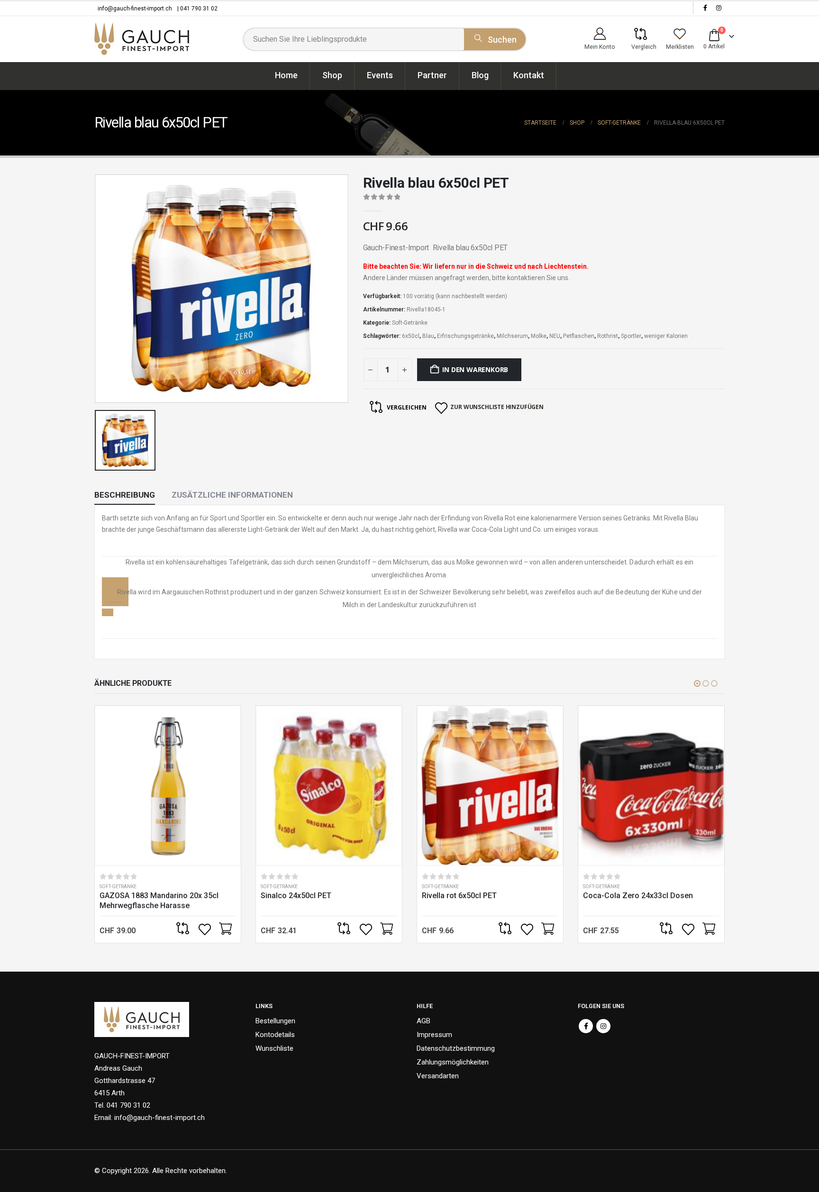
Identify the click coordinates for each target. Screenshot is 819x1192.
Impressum (434, 1034)
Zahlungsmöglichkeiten (453, 1062)
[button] (697, 683)
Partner (432, 75)
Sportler (631, 336)
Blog (480, 75)
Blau (428, 336)
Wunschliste (274, 1048)
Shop (332, 75)
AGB (423, 1021)
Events (380, 75)
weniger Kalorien (666, 336)
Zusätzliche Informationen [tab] (232, 495)
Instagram (603, 1026)
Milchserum (512, 336)
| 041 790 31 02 (197, 8)
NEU (554, 336)
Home (286, 75)
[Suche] (495, 37)
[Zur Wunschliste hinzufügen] (205, 929)
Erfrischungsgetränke (465, 336)
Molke (538, 336)
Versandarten (438, 1076)
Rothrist (607, 336)
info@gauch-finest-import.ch (135, 8)
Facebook (586, 1026)
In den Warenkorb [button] (225, 929)
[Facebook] (705, 7)
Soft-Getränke (410, 322)
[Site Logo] (141, 39)
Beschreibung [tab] (124, 495)
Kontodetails (275, 1034)
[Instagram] (718, 7)
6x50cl (410, 336)
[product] (167, 785)
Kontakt (528, 75)
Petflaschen (578, 336)
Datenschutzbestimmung (456, 1048)
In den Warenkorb (475, 369)
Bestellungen (275, 1021)
